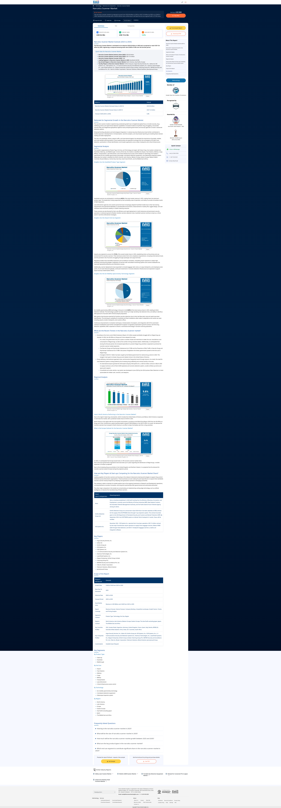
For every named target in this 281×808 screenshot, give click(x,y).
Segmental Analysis (170, 52)
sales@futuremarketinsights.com (130, 794)
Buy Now (176, 15)
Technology (98, 6)
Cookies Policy (161, 802)
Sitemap (171, 802)
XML (176, 802)
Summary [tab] (101, 26)
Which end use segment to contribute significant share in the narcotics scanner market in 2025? (127, 749)
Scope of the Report (170, 68)
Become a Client (137, 802)
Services (102, 798)
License (136, 20)
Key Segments (169, 71)
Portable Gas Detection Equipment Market (153, 774)
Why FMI (148, 800)
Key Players (168, 66)
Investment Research (105, 802)
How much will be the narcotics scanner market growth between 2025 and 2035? (125, 738)
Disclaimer (160, 800)
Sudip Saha (108, 20)
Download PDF (177, 33)
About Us (136, 800)
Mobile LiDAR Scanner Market (127, 774)
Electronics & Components (109, 6)
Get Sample (112, 761)
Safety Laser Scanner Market (103, 774)
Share (147, 96)
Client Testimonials (147, 802)
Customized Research (117, 800)
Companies (131, 26)
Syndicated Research (105, 800)
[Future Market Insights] (96, 2)
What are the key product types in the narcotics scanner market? (120, 743)
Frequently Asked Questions (172, 73)
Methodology (176, 80)
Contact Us (136, 804)
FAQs (167, 802)
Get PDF (147, 761)
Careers (142, 800)
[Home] (94, 6)
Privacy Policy (177, 800)
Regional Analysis (170, 59)
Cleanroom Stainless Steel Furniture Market (102, 780)
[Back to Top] (277, 795)
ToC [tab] (116, 26)
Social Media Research (117, 802)
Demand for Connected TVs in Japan (178, 774)
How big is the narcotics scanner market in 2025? (114, 729)
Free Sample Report (176, 28)
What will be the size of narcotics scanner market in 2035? (117, 733)
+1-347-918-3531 (145, 794)
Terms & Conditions (168, 800)
